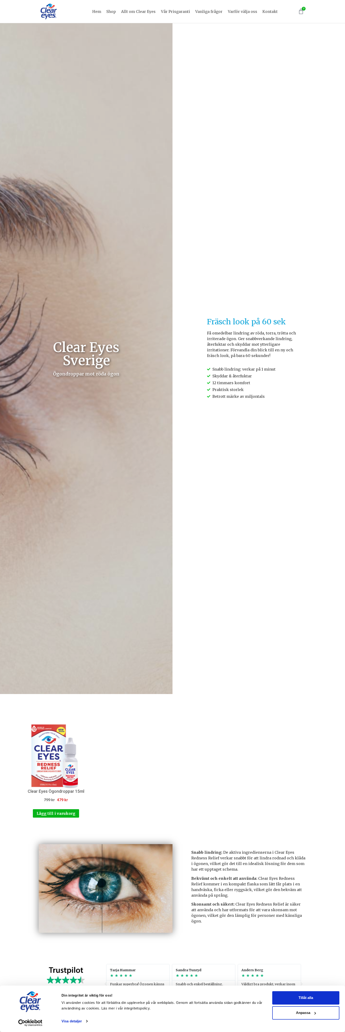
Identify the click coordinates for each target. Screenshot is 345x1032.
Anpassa (303, 1013)
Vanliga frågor (208, 11)
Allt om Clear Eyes (138, 11)
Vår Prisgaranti (175, 11)
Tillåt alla (306, 998)
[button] (105, 984)
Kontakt (270, 11)
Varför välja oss (242, 11)
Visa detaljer (71, 1021)
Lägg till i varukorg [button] (56, 813)
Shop (111, 11)
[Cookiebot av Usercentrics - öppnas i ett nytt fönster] (30, 1022)
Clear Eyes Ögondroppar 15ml (56, 791)
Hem (96, 11)
